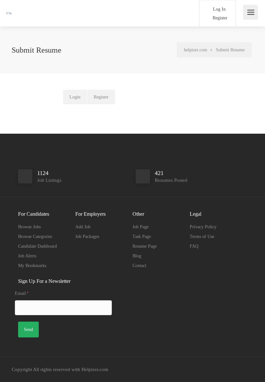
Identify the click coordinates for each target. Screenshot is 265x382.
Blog (136, 255)
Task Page (141, 236)
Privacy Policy (203, 226)
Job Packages (87, 236)
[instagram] (228, 370)
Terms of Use (202, 236)
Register (219, 17)
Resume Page (144, 246)
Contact (139, 265)
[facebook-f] (217, 370)
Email (22, 293)
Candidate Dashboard (37, 246)
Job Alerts (27, 255)
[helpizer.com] (21, 4)
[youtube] (249, 370)
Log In (219, 9)
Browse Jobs (29, 226)
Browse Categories (35, 236)
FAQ (194, 246)
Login (74, 97)
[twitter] (239, 370)
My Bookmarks (32, 265)
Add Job (82, 226)
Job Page (140, 226)
